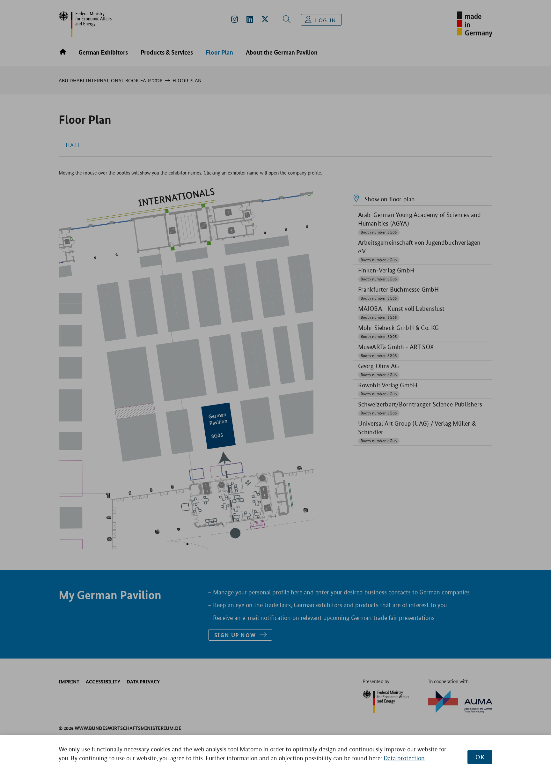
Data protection (404, 758)
